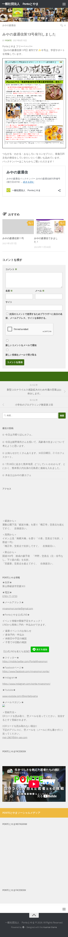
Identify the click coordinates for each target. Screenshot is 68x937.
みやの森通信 (9, 25)
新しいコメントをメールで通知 (21, 345)
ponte (8, 40)
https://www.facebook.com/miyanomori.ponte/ (25, 671)
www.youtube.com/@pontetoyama (20, 696)
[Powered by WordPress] (23, 927)
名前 (9, 290)
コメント (11, 269)
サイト (9, 302)
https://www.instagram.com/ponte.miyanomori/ (26, 683)
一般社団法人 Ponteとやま (20, 4)
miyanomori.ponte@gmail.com (17, 608)
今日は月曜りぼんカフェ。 (19, 434)
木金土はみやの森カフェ (18, 475)
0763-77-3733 (9, 596)
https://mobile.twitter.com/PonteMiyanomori (24, 661)
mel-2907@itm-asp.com (14, 737)
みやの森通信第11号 (13, 238)
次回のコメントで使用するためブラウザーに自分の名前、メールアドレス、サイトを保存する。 (34, 316)
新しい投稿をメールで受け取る (21, 354)
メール (39, 290)
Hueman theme (50, 927)
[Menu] (64, 4)
